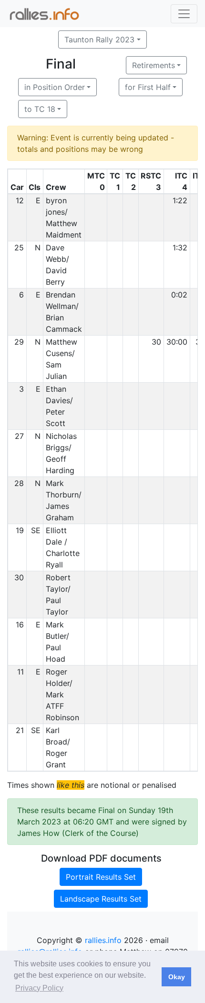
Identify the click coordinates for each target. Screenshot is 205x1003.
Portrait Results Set (101, 877)
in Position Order (54, 87)
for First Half (148, 87)
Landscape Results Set (101, 899)
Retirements (153, 65)
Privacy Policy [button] (39, 988)
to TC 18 (39, 109)
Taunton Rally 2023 (99, 39)
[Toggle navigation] (184, 13)
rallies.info (103, 940)
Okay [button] (176, 977)
